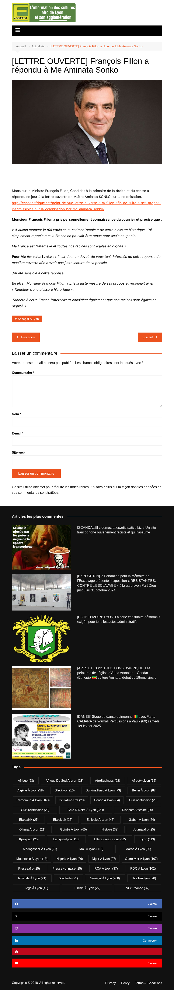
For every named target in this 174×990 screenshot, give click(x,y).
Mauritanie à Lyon (32, 858)
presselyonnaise (67, 868)
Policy (125, 983)
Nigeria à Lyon (69, 858)
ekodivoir (62, 819)
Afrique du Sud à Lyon (64, 780)
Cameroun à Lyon (33, 800)
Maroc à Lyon (138, 849)
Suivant (147, 337)
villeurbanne (137, 888)
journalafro (144, 829)
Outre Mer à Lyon (141, 858)
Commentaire (23, 372)
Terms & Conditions (148, 983)
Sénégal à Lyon (28, 318)
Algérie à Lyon (30, 790)
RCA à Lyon (106, 868)
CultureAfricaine (35, 810)
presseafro (29, 868)
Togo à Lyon (36, 888)
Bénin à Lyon (144, 790)
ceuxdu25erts (72, 800)
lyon (147, 839)
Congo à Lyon (107, 800)
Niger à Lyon (104, 858)
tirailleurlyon (144, 878)
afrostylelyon (144, 780)
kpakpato (29, 839)
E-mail (17, 433)
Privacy (110, 983)
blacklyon (65, 790)
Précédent (28, 337)
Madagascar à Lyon (40, 849)
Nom (16, 414)
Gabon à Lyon (142, 819)
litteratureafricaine (110, 839)
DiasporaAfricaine (137, 810)
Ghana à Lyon (32, 829)
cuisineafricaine (143, 800)
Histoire (109, 829)
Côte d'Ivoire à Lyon (85, 810)
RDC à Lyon (143, 868)
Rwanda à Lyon (32, 878)
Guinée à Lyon (73, 829)
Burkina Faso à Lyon (103, 790)
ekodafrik (29, 819)
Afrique (26, 780)
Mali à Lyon (91, 849)
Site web (18, 452)
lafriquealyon (66, 839)
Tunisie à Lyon (87, 888)
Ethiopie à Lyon (100, 819)
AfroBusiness (107, 780)
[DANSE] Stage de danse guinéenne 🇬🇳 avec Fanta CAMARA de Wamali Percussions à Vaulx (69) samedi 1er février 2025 (118, 721)
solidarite (68, 878)
